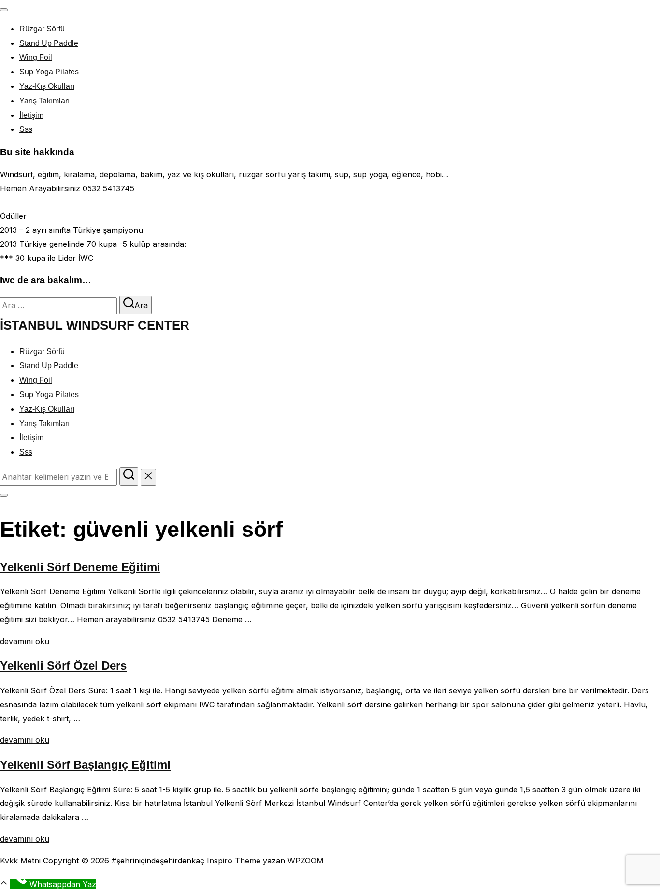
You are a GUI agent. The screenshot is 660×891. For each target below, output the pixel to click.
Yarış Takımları (44, 101)
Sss (25, 129)
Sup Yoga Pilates (49, 72)
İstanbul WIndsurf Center (94, 325)
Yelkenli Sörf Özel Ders (63, 665)
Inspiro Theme (233, 860)
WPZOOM (305, 860)
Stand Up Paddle (48, 43)
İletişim (31, 115)
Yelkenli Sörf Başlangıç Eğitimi (85, 764)
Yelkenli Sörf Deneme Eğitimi (80, 567)
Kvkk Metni (20, 860)
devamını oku (24, 641)
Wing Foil (35, 57)
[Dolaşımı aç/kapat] (4, 9)
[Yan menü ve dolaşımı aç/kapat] (4, 495)
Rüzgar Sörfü (42, 29)
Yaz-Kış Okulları (46, 86)
